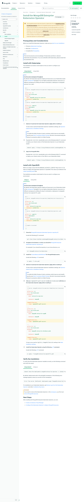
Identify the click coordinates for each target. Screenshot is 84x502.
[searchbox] (55, 8)
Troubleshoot (5, 62)
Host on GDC (5, 52)
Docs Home (25, 12)
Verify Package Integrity (9, 38)
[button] (9, 19)
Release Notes (6, 60)
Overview (5, 21)
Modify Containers (6, 50)
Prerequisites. (36, 51)
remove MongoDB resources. (31, 393)
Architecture (5, 28)
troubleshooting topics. (38, 387)
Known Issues (5, 65)
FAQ (4, 58)
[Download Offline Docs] (16, 500)
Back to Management (7, 13)
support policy (46, 34)
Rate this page (73, 15)
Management (32, 12)
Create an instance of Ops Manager (35, 402)
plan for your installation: (58, 43)
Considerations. (34, 48)
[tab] (27, 71)
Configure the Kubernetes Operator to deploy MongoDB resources (42, 405)
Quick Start (5, 23)
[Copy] (65, 88)
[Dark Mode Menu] (81, 8)
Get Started (77, 3)
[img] (71, 18)
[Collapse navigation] (19, 500)
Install (53, 12)
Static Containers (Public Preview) (41, 135)
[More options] (63, 17)
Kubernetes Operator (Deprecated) (44, 12)
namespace (54, 392)
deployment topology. (36, 46)
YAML (50, 123)
